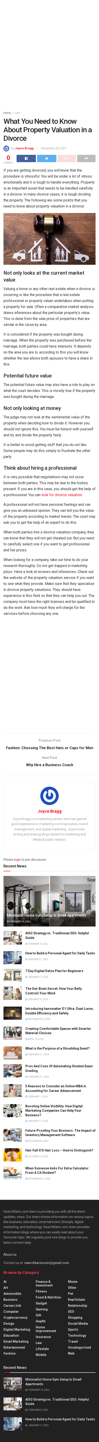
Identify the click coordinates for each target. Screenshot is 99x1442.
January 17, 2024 (37, 1121)
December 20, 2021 (54, 148)
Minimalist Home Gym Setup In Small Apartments (46, 915)
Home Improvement (46, 1329)
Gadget (41, 1303)
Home (7, 113)
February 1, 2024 (37, 1096)
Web (71, 1353)
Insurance (43, 1337)
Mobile (41, 1355)
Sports (73, 1329)
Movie (72, 1282)
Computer (11, 1311)
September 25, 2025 (38, 1019)
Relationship (77, 1305)
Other (72, 1287)
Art (5, 1287)
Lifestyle (42, 1349)
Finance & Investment (44, 1283)
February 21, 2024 (38, 1054)
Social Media (78, 1323)
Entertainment (14, 1347)
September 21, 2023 (38, 1178)
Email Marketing (16, 1341)
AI (4, 1282)
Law (17, 113)
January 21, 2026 (37, 977)
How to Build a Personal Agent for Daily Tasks (60, 953)
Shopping (75, 1317)
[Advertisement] (49, 54)
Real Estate (76, 1299)
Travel (73, 1341)
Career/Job (12, 1305)
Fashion (9, 1353)
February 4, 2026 (37, 944)
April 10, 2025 (35, 1039)
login (17, 859)
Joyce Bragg (24, 148)
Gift (38, 1315)
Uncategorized (79, 1347)
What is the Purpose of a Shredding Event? (57, 1048)
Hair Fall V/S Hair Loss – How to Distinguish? (59, 1150)
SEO (71, 1311)
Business (10, 1299)
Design (8, 1323)
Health (41, 1321)
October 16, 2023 (37, 1156)
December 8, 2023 (38, 1141)
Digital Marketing (16, 1329)
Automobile (12, 1293)
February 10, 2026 (20, 921)
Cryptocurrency (15, 1317)
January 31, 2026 (37, 959)
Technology (77, 1335)
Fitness (41, 1291)
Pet (70, 1293)
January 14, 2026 (37, 999)
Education (11, 1335)
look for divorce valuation (61, 495)
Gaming (42, 1309)
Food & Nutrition (48, 1297)
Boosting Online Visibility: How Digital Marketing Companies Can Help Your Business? (54, 1110)
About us (10, 1254)
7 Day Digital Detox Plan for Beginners (54, 971)
